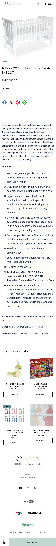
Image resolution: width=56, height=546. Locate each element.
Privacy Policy (14, 532)
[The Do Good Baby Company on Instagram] (28, 489)
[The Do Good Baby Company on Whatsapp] (36, 489)
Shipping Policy (41, 532)
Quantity (5, 88)
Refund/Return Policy (27, 532)
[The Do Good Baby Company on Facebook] (20, 489)
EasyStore (39, 464)
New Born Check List (28, 478)
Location (28, 475)
